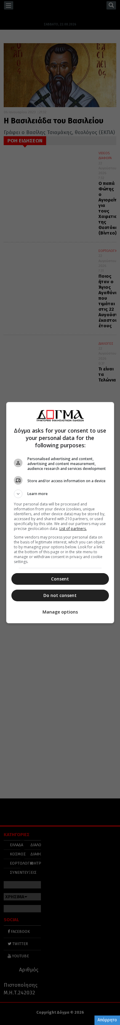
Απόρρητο (107, 1020)
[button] (60, 494)
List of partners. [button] (73, 528)
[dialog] (60, 512)
